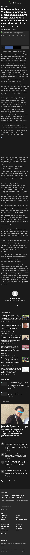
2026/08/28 (13, 321)
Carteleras (3, 512)
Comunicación (4, 515)
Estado (2, 528)
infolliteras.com (7, 551)
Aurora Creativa (22, 551)
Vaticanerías (19, 528)
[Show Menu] (1, 2)
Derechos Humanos (6, 521)
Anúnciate (9, 549)
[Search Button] (28, 2)
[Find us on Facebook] (1, 536)
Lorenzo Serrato (6, 29)
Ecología (3, 522)
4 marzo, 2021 (15, 29)
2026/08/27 (13, 333)
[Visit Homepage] (15, 2)
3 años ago (11, 390)
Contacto (3, 517)
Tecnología (18, 526)
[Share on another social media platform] (25, 47)
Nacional (18, 515)
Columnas (3, 513)
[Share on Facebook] (9, 47)
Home (2, 6)
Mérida (17, 512)
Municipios (18, 513)
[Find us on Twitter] (4, 536)
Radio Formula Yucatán (21, 519)
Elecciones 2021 (5, 524)
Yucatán (6, 6)
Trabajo (15, 549)
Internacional (4, 530)
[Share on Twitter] (17, 47)
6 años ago (11, 396)
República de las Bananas (22, 522)
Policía (17, 517)
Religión (18, 521)
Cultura (3, 519)
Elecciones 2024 (5, 526)
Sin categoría (19, 524)
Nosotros (3, 549)
